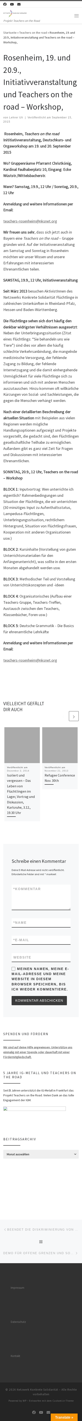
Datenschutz (18, 1322)
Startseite (10, 33)
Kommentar (27, 889)
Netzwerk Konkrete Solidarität (37, 1390)
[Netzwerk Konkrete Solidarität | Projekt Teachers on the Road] (15, 13)
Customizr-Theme (63, 1400)
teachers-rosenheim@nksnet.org (30, 221)
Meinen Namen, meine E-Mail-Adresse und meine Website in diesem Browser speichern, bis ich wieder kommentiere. (40, 979)
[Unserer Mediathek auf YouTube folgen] (12, 4)
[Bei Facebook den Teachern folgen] (5, 4)
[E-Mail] (19, 4)
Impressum (17, 1288)
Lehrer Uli (16, 117)
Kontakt (15, 1356)
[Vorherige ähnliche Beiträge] (63, 716)
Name (20, 922)
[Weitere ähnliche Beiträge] (74, 716)
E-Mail (21, 940)
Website (22, 957)
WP (24, 1400)
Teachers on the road (33, 33)
